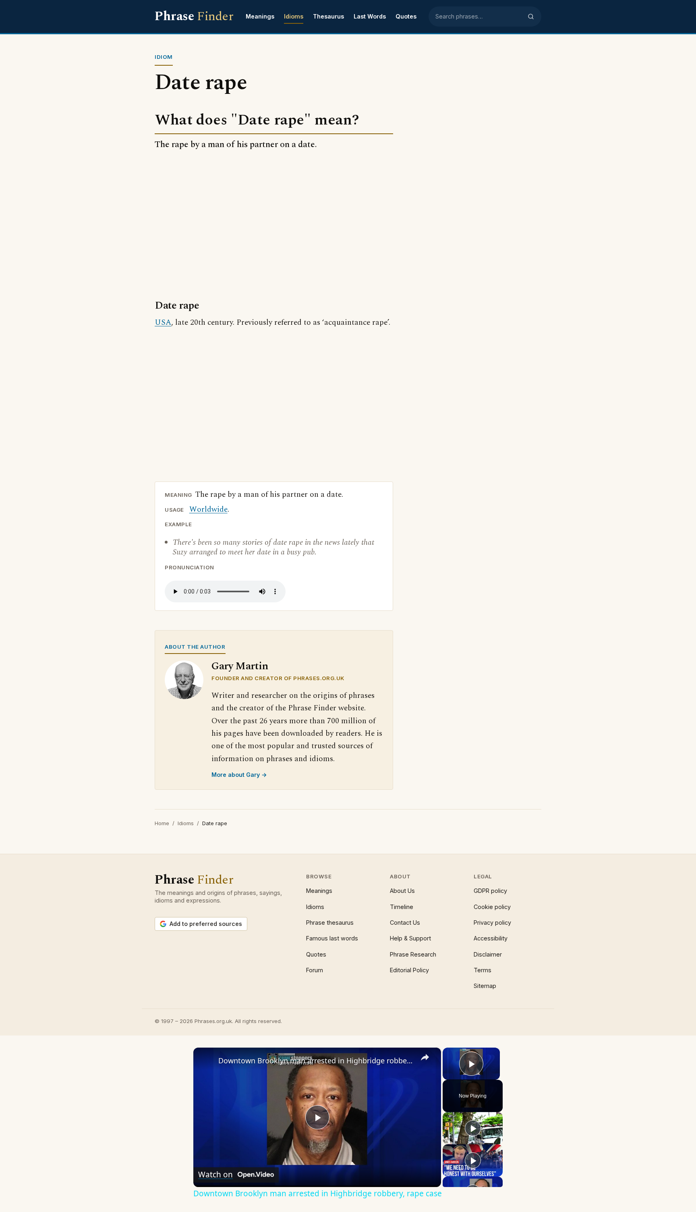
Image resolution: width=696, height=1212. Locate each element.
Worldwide (208, 509)
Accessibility (491, 938)
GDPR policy (490, 890)
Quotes (406, 16)
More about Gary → (239, 774)
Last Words (370, 16)
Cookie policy (492, 906)
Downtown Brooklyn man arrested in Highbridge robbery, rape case (316, 1060)
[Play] (473, 1128)
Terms (482, 970)
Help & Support (410, 938)
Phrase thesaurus (330, 922)
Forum (314, 970)
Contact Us (405, 922)
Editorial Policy (409, 970)
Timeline (401, 906)
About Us (402, 890)
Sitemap (485, 985)
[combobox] (479, 16)
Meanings (260, 16)
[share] (425, 1057)
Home (162, 823)
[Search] (531, 16)
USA (163, 322)
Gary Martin (239, 666)
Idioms (293, 16)
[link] (206, 1060)
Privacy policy (492, 922)
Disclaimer (488, 954)
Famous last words (332, 938)
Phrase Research (413, 954)
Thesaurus (328, 16)
